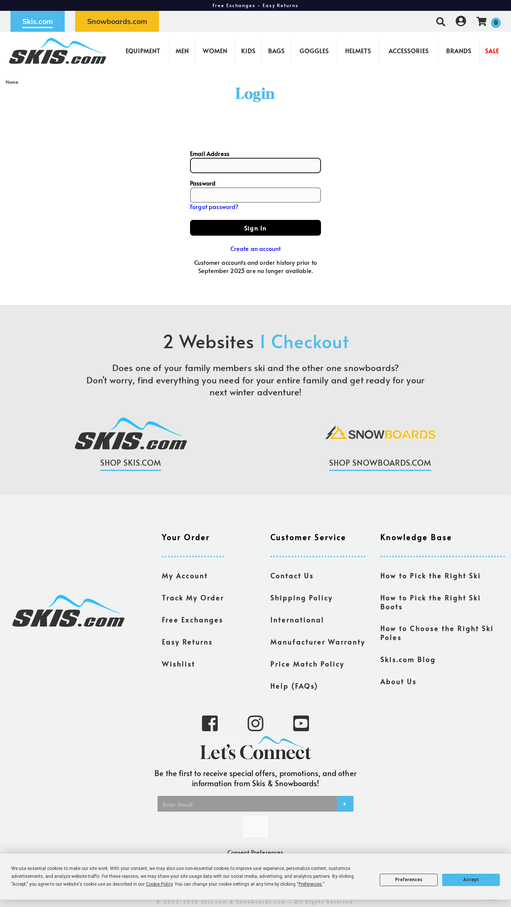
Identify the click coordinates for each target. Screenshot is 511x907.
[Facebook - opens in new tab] (210, 722)
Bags (276, 50)
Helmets (358, 50)
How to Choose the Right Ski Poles (437, 633)
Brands (458, 50)
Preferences (408, 879)
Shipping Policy (301, 597)
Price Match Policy (307, 663)
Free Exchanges (192, 619)
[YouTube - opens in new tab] (301, 722)
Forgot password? (214, 206)
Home (12, 82)
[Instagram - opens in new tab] (255, 722)
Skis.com (37, 21)
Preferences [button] (310, 884)
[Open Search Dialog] (441, 21)
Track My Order (193, 597)
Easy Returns (187, 641)
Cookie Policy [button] (159, 884)
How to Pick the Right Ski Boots (430, 602)
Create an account (255, 248)
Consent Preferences (255, 852)
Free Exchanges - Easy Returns (255, 5)
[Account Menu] (461, 21)
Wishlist (178, 663)
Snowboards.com (117, 21)
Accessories (409, 50)
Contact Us (292, 575)
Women (215, 50)
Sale (492, 50)
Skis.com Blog (408, 659)
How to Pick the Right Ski (430, 575)
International (297, 619)
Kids (248, 50)
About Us (398, 681)
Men (182, 50)
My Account (185, 575)
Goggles (314, 50)
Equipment (143, 50)
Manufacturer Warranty (317, 641)
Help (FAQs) (294, 685)
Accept (471, 879)
